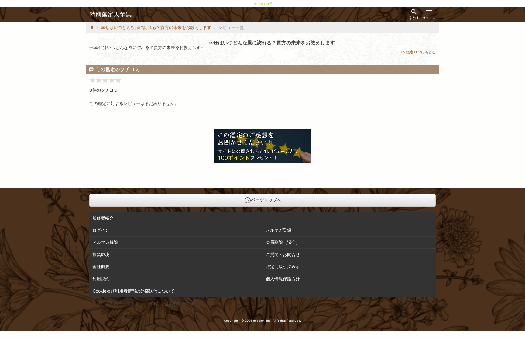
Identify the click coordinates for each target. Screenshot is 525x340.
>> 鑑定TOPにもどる (418, 52)
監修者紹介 (103, 217)
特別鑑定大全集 (110, 15)
